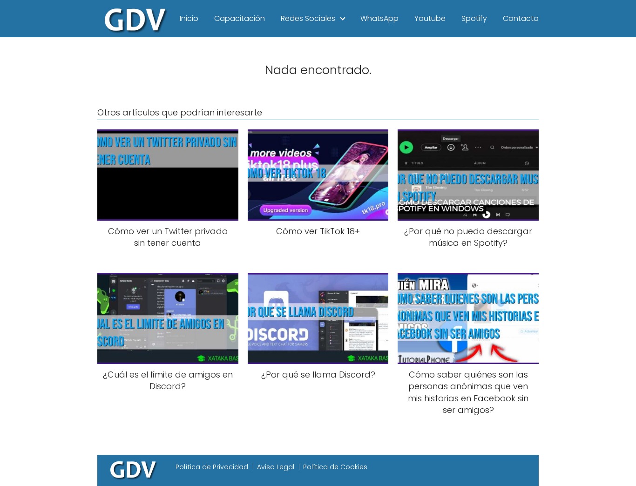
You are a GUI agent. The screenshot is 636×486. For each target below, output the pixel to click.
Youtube (430, 18)
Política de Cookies (335, 467)
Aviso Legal (275, 467)
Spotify (474, 18)
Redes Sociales (308, 18)
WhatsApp (379, 18)
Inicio (189, 18)
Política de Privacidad (212, 467)
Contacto (521, 18)
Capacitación (239, 18)
